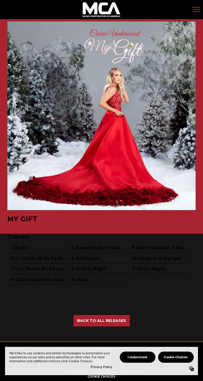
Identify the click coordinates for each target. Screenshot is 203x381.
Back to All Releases (101, 320)
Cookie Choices (101, 376)
